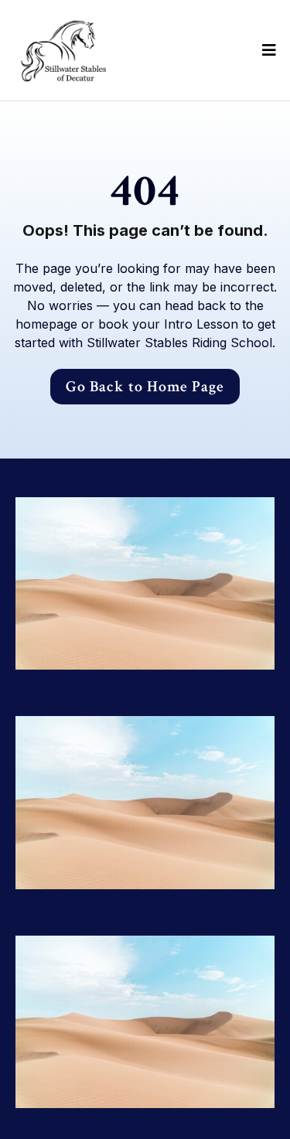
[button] (267, 50)
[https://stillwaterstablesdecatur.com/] (62, 50)
